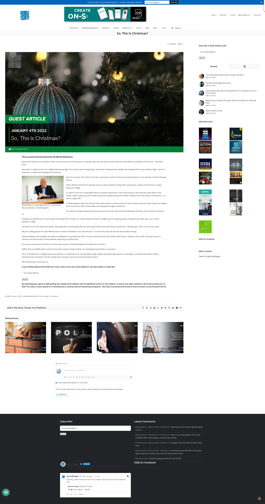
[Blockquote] (82, 377)
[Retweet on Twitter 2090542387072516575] (72, 494)
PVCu (40, 296)
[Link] (88, 377)
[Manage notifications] (259, 498)
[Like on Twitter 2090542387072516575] (76, 494)
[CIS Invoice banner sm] (105, 7)
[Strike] (73, 377)
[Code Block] (85, 377)
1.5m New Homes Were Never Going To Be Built (224, 75)
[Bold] (65, 377)
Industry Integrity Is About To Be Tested (165, 458)
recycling (45, 296)
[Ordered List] (76, 377)
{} (91, 377)
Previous (172, 44)
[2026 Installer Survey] (201, 110)
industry (89, 231)
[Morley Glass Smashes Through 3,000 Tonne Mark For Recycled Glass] (201, 101)
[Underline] (70, 377)
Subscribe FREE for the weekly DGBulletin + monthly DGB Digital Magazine (114, 2)
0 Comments (54, 296)
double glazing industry (30, 296)
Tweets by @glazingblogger (209, 256)
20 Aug (97, 476)
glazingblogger (73, 476)
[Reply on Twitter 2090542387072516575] (68, 494)
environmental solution (88, 257)
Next (180, 44)
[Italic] (67, 377)
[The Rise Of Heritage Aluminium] (201, 83)
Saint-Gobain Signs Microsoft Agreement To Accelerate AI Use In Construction (231, 92)
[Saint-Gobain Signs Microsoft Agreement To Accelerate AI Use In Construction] (201, 92)
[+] (94, 377)
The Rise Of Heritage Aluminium (218, 83)
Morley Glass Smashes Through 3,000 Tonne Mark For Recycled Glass (230, 101)
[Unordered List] (79, 377)
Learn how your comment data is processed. (105, 389)
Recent (214, 66)
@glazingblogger (88, 476)
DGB (8, 296)
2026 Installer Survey (213, 110)
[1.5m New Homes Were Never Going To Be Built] (201, 75)
